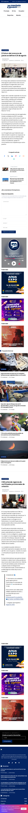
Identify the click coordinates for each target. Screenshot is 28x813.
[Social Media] (9, 763)
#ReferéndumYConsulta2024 (14, 597)
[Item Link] (14, 362)
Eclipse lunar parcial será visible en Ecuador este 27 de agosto (13, 461)
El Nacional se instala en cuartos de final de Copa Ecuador (13, 769)
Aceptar (24, 808)
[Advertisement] (14, 32)
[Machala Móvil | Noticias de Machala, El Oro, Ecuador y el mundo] (14, 6)
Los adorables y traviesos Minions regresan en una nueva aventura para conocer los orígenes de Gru (13, 783)
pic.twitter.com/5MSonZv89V (15, 599)
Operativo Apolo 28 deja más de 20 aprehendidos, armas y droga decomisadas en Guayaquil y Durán (13, 405)
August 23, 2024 (10, 604)
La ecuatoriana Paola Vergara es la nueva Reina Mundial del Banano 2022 (13, 789)
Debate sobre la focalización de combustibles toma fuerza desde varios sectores (14, 776)
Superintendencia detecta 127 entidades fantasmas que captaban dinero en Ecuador (13, 374)
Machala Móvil (5, 59)
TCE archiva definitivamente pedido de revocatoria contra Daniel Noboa (12, 434)
